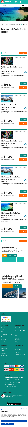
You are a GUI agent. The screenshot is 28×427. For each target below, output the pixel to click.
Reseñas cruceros (19, 349)
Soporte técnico (18, 328)
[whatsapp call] (16, 2)
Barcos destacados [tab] (8, 286)
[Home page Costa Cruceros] (25, 71)
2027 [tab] (10, 255)
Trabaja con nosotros (19, 342)
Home (2, 24)
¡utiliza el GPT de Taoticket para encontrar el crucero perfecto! (14, 395)
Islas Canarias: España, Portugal (10, 177)
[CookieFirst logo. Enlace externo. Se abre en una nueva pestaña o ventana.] (1, 409)
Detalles (23, 83)
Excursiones (3, 339)
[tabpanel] (14, 260)
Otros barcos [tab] (17, 286)
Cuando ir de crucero (5, 337)
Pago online (17, 352)
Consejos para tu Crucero (6, 334)
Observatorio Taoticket (20, 354)
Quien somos (4, 348)
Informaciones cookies (20, 333)
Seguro (16, 335)
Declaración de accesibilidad (18, 338)
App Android (4, 355)
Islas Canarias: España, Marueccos (11, 105)
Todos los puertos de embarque (13, 24)
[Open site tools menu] (26, 2)
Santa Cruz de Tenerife (12, 75)
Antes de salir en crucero (6, 332)
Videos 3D (3, 342)
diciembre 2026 (20, 259)
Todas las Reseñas (6, 321)
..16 (5, 53)
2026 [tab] (5, 255)
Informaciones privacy (20, 330)
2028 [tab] (15, 255)
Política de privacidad (23, 408)
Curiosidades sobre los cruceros (6, 328)
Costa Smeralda (5, 71)
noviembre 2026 (12, 259)
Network (3, 350)
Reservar (23, 88)
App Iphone (3, 353)
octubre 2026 (5, 259)
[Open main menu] (26, 5)
